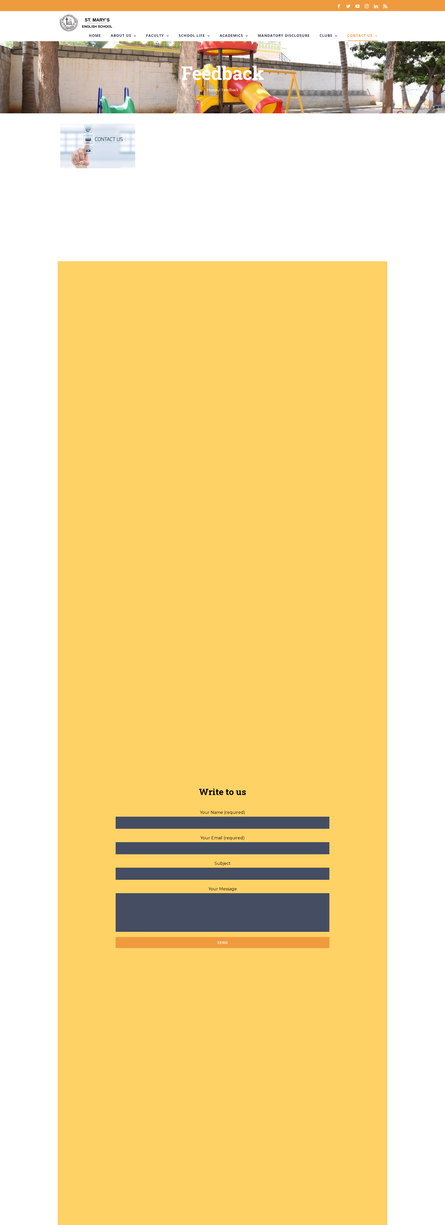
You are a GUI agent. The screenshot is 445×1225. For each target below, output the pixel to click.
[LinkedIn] (376, 6)
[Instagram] (367, 6)
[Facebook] (339, 6)
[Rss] (385, 6)
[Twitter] (348, 6)
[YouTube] (357, 6)
